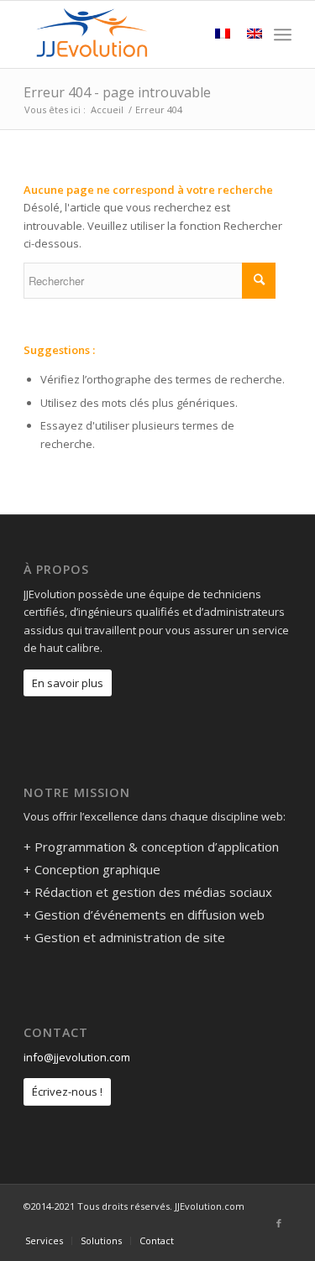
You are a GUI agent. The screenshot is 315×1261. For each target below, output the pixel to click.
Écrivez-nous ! (67, 1091)
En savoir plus (67, 682)
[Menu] (282, 34)
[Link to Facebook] (278, 1223)
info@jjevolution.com (77, 1057)
